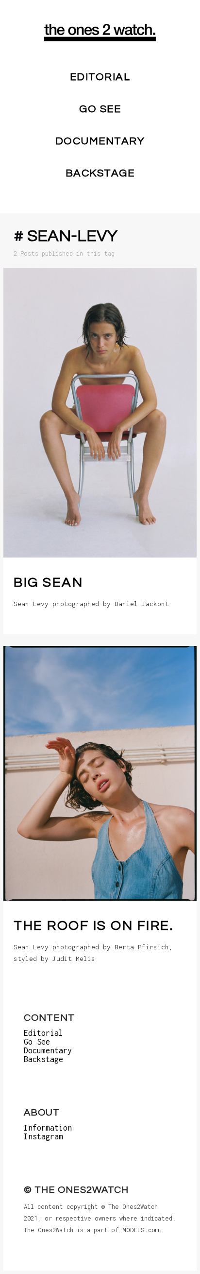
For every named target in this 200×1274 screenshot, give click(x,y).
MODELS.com (140, 1230)
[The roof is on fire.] (100, 773)
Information (48, 1127)
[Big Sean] (100, 413)
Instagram (43, 1136)
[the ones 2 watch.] (100, 32)
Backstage (100, 173)
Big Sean (48, 583)
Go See (100, 109)
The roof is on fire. (93, 926)
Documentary (100, 141)
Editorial (100, 77)
